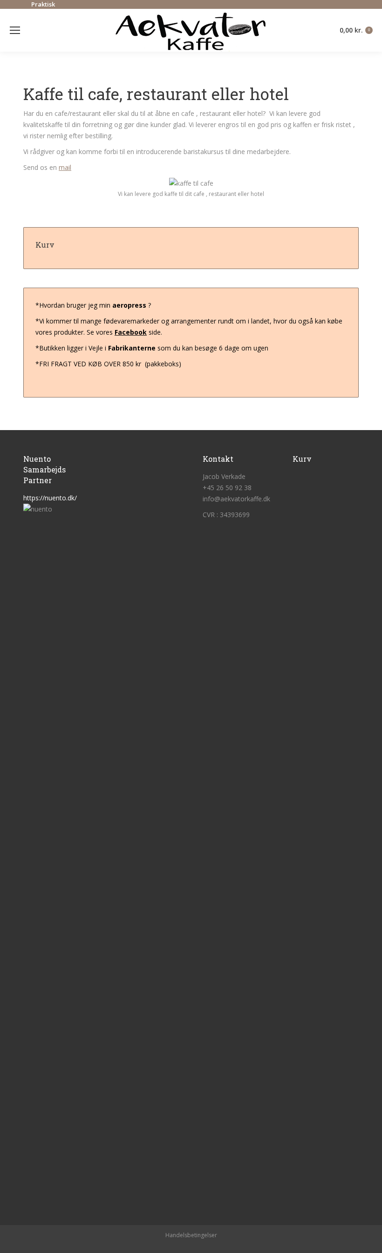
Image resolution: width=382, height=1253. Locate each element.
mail (65, 167)
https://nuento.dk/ (50, 497)
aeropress (129, 305)
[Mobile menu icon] (14, 30)
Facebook (131, 332)
